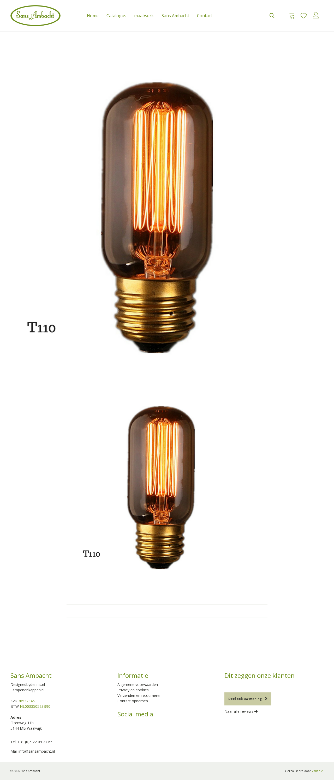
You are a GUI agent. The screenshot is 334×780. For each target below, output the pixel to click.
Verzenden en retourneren (139, 695)
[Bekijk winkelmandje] (290, 15)
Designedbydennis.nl (27, 684)
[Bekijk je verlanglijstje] (303, 15)
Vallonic (317, 771)
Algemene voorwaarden (137, 684)
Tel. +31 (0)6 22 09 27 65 (31, 741)
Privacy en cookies (133, 689)
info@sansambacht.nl (37, 751)
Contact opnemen (132, 700)
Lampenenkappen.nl (27, 689)
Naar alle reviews (239, 711)
